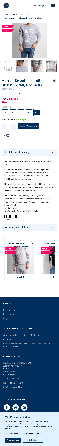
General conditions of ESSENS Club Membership (24, 335)
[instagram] (24, 407)
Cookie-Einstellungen (33, 440)
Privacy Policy (9, 339)
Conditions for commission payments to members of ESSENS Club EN (26, 345)
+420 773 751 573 (11, 379)
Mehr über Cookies (12, 434)
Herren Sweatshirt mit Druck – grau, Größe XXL (23, 18)
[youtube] (15, 407)
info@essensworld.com (13, 387)
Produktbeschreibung (16, 152)
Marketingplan (9, 314)
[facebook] (7, 407)
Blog (5, 318)
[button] (54, 66)
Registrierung (9, 310)
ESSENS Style (19, 15)
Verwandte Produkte (16, 227)
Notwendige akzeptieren (32, 434)
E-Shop (5, 15)
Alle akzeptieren (13, 440)
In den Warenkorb (28, 126)
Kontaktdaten (11, 356)
